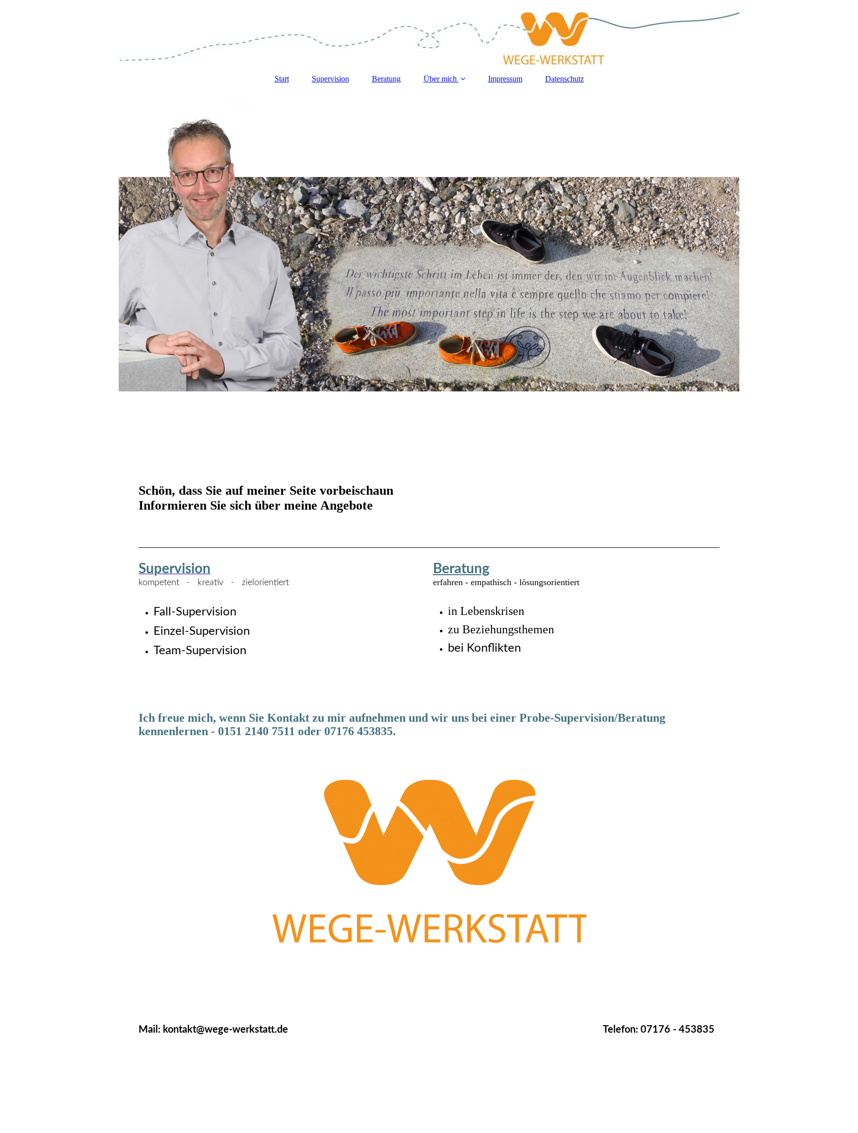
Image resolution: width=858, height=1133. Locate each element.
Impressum (505, 79)
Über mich (440, 79)
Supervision (330, 79)
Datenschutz (564, 79)
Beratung (386, 79)
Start (282, 79)
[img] (429, 32)
